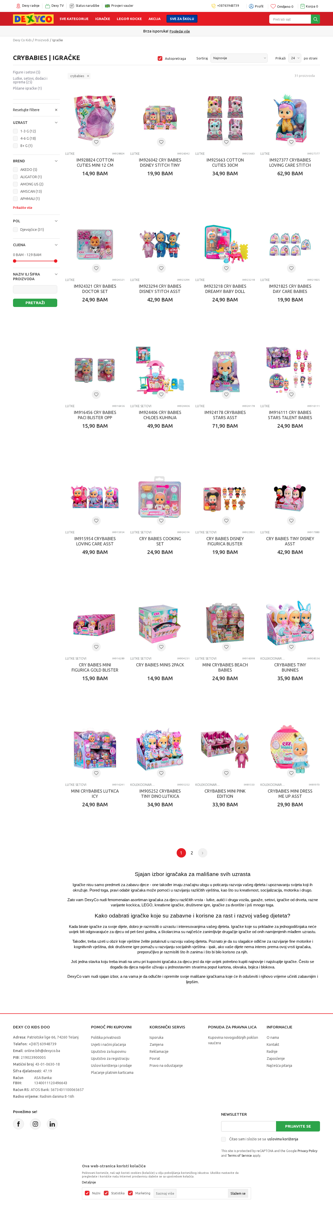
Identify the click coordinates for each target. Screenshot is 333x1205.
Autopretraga (175, 58)
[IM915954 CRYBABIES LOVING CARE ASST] (95, 496)
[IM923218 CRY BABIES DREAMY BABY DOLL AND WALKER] (225, 244)
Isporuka (156, 1037)
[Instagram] (35, 1124)
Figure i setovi (26, 72)
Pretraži (35, 302)
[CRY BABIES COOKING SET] (160, 496)
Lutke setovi (140, 406)
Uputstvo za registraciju (110, 1058)
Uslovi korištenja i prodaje (111, 1065)
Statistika (118, 1193)
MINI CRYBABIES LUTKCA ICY (95, 794)
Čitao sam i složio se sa (263, 1139)
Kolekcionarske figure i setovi (272, 658)
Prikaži (281, 58)
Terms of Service (239, 1155)
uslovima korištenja (282, 1139)
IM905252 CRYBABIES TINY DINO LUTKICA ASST (160, 796)
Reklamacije (159, 1051)
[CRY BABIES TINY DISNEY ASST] (290, 496)
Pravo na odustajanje (166, 1065)
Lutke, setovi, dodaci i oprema (30, 80)
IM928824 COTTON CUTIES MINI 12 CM (95, 163)
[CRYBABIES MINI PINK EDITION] (225, 749)
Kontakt (273, 1044)
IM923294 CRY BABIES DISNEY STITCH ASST (160, 289)
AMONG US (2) (31, 184)
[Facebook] (18, 1124)
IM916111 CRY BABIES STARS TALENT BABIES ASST (290, 417)
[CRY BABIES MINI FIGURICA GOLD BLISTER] (95, 623)
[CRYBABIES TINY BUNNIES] (290, 623)
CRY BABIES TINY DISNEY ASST (290, 541)
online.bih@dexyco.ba (42, 1051)
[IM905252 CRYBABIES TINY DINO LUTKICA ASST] (160, 749)
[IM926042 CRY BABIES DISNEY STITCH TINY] (160, 118)
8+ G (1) (26, 146)
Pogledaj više (180, 31)
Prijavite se (298, 1126)
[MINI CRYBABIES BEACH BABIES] (225, 623)
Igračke (102, 19)
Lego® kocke (129, 19)
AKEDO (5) (28, 170)
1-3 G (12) (28, 131)
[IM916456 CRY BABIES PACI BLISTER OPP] (95, 370)
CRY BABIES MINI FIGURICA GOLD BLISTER (95, 667)
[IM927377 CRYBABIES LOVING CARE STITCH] (290, 118)
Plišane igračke (27, 88)
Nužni (96, 1193)
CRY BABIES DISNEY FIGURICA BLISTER (225, 541)
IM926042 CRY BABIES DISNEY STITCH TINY (160, 163)
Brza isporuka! (155, 31)
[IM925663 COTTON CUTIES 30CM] (225, 118)
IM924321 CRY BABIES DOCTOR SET (95, 289)
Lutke (70, 153)
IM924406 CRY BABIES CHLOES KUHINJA (160, 415)
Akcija (155, 19)
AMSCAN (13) (31, 191)
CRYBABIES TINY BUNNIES (290, 667)
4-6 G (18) (28, 138)
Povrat (155, 1058)
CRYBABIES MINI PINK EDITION (225, 794)
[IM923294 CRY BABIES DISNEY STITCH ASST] (160, 244)
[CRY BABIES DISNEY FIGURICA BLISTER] (225, 496)
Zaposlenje (276, 1058)
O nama (273, 1037)
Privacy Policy (307, 1151)
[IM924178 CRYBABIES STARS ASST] (225, 370)
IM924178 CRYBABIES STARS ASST (225, 415)
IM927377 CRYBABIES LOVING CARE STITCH (290, 163)
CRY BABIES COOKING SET (160, 541)
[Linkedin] (52, 1124)
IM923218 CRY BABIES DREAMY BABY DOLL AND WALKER (225, 291)
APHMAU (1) (30, 199)
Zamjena (156, 1044)
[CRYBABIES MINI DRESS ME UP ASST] (290, 749)
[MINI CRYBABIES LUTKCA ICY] (95, 749)
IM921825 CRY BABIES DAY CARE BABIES (290, 289)
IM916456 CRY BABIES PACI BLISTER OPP (95, 415)
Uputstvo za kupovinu (108, 1051)
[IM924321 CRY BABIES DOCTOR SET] (95, 244)
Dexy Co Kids (22, 40)
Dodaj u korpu (98, 204)
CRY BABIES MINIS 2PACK (160, 664)
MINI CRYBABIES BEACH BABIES (225, 667)
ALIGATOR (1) (31, 177)
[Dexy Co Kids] (33, 19)
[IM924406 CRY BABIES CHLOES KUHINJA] (160, 370)
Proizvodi (42, 40)
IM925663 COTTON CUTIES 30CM (225, 163)
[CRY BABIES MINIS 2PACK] (160, 623)
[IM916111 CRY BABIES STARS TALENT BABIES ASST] (290, 370)
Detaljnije (89, 1182)
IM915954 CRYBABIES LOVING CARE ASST (95, 541)
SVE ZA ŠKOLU (182, 19)
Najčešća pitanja (279, 1065)
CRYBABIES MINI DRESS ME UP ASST (290, 794)
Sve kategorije (74, 19)
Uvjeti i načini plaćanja (108, 1044)
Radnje (272, 1051)
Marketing (142, 1193)
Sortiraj (202, 58)
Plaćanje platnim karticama (112, 1072)
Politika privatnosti (106, 1037)
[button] (36, 122)
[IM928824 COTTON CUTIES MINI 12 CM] (95, 118)
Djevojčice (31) (32, 229)
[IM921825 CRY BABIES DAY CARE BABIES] (290, 244)
